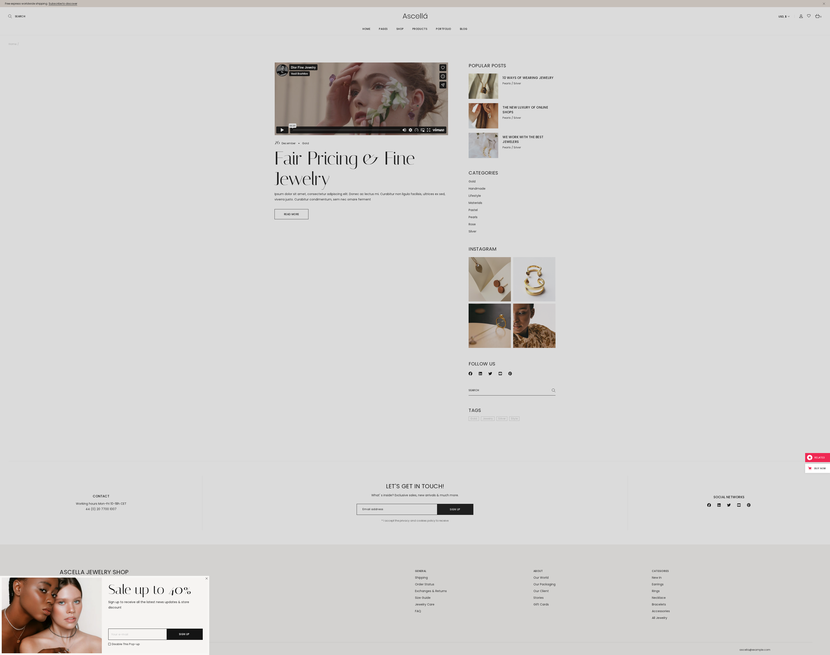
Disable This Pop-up (126, 644)
